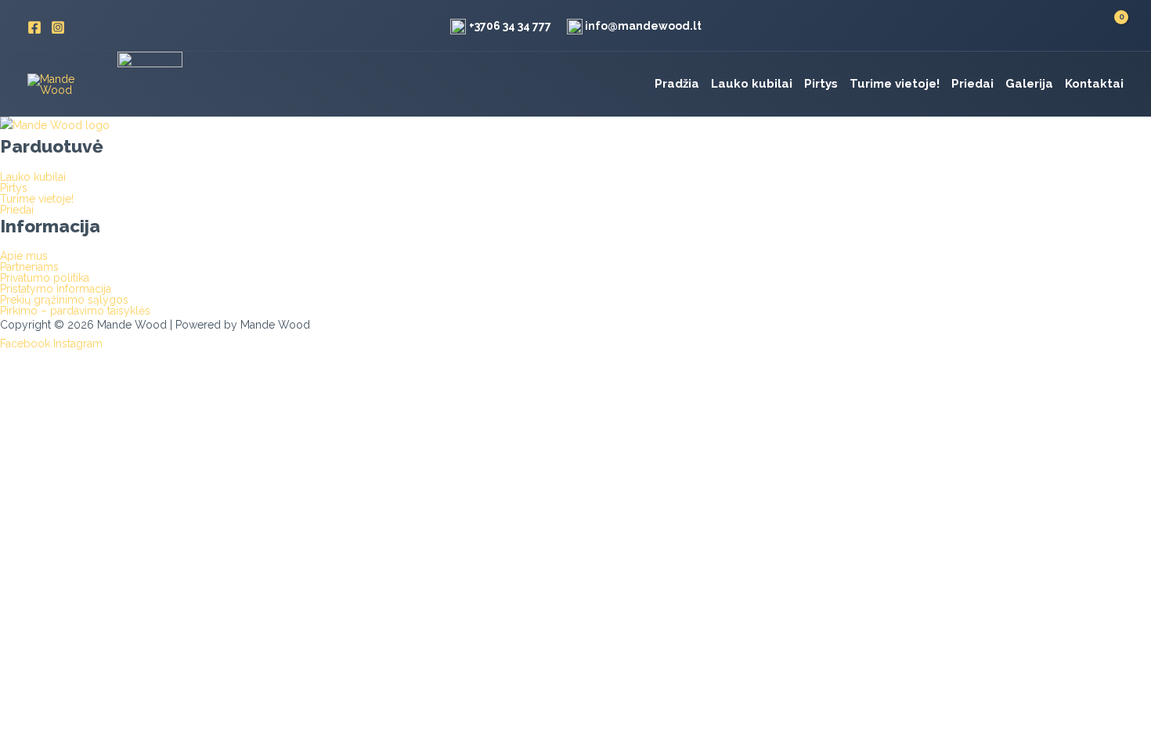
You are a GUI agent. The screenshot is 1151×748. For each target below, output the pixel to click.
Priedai (972, 84)
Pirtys (821, 84)
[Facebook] (34, 27)
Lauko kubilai (751, 84)
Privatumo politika (44, 277)
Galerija (1029, 84)
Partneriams (29, 266)
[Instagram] (58, 27)
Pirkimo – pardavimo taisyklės (75, 310)
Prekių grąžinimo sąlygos (64, 299)
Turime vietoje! (895, 84)
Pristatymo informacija (55, 288)
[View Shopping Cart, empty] (1112, 27)
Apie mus (24, 255)
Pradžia (677, 84)
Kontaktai (1094, 84)
